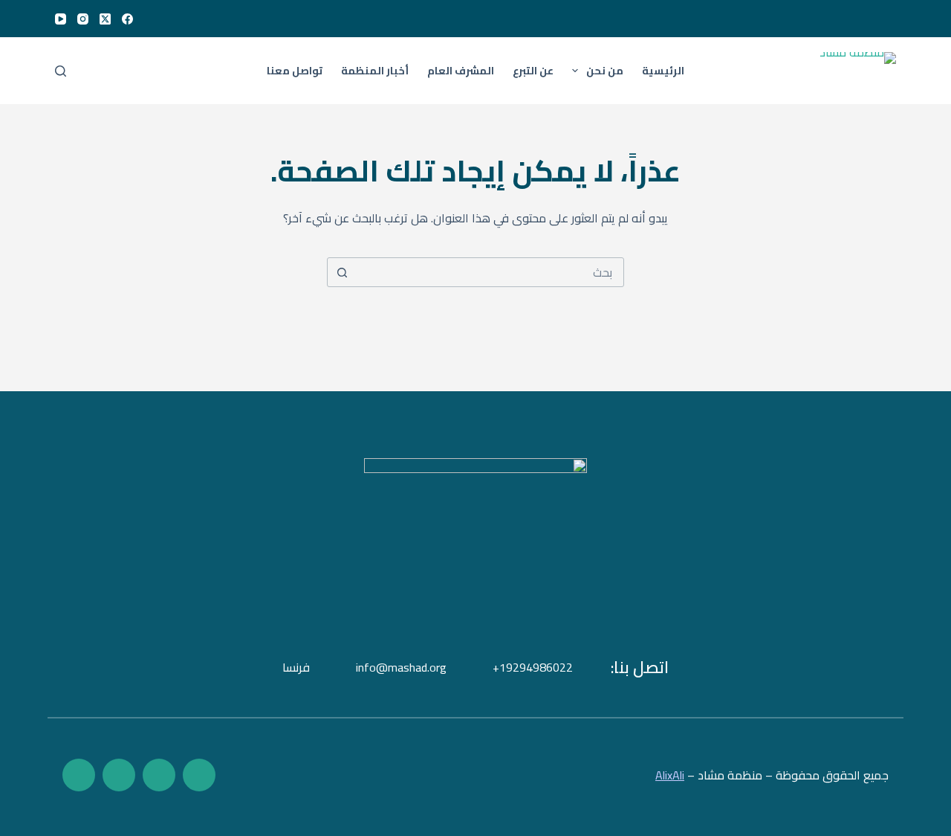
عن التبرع (533, 70)
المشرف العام (460, 70)
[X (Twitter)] (105, 19)
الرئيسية (663, 70)
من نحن (604, 70)
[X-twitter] (159, 775)
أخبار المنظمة (375, 70)
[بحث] (60, 71)
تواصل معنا (294, 70)
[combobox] (489, 272)
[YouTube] (60, 19)
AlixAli (669, 775)
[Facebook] (127, 19)
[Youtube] (119, 775)
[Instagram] (82, 19)
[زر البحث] (342, 272)
